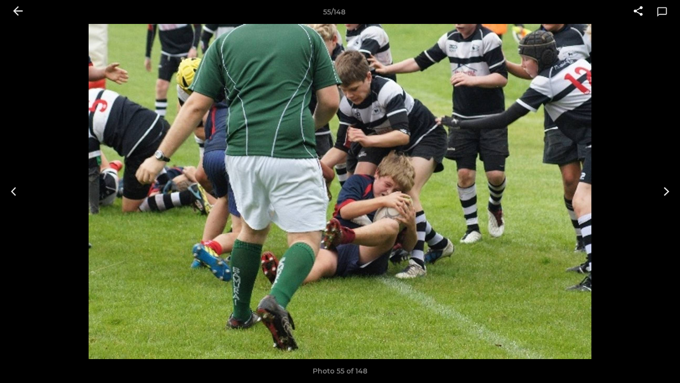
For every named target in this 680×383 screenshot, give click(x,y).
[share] (638, 12)
